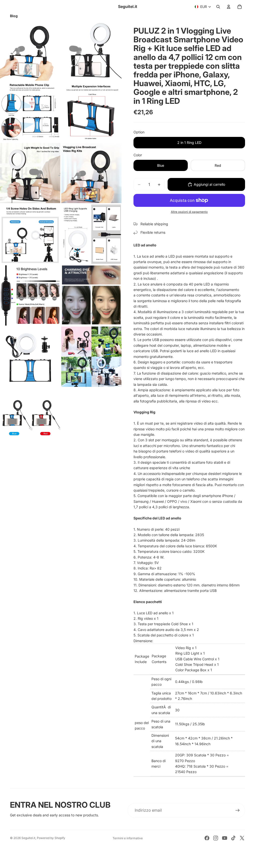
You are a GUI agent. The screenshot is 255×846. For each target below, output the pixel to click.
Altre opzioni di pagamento (189, 212)
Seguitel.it (28, 838)
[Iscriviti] (237, 810)
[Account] (228, 6)
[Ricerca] (218, 6)
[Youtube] (225, 838)
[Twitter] (242, 838)
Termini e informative (128, 838)
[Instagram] (216, 838)
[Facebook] (207, 838)
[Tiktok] (233, 838)
